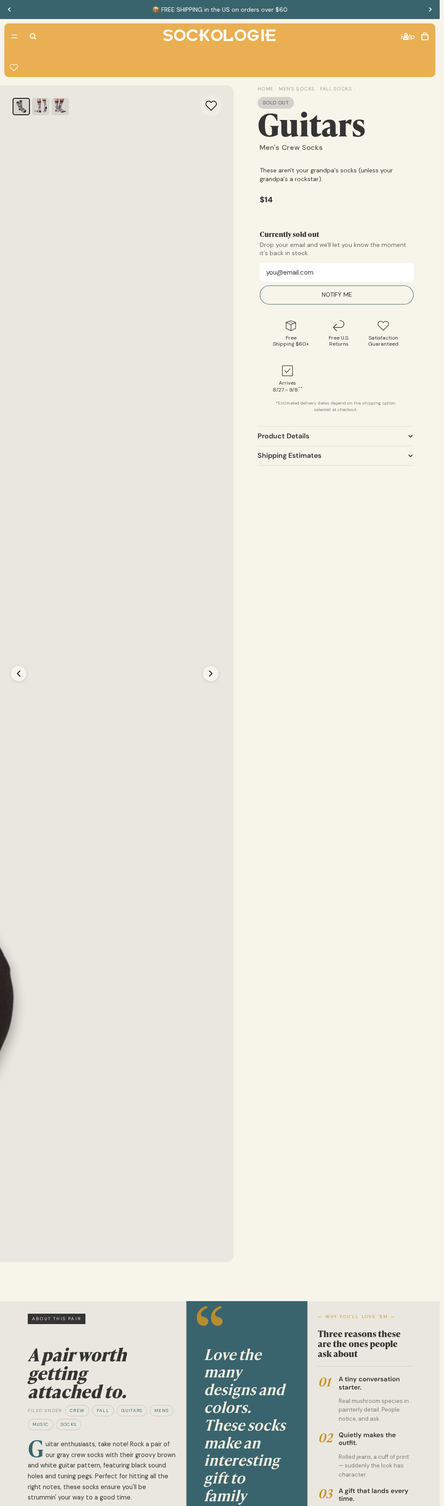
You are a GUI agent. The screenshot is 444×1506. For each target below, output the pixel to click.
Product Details (283, 435)
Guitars (131, 1410)
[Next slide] (430, 9)
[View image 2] (40, 106)
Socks (68, 1424)
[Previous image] (18, 673)
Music (41, 1424)
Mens (161, 1410)
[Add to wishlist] (211, 105)
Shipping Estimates (289, 455)
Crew (77, 1410)
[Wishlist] (13, 67)
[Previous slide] (9, 9)
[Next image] (211, 673)
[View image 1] (21, 106)
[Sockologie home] (219, 36)
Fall (103, 1410)
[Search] (32, 36)
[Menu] (14, 36)
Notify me (337, 294)
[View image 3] (60, 106)
